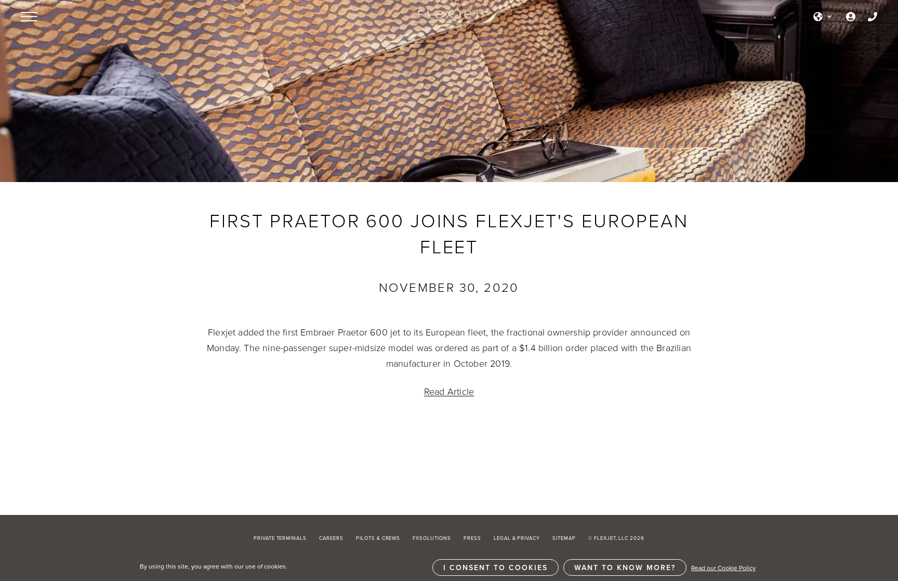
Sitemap (564, 538)
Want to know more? (625, 567)
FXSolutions (432, 538)
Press (472, 538)
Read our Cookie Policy (723, 567)
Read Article (449, 391)
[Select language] (823, 16)
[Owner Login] (850, 16)
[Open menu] (29, 16)
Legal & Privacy (517, 538)
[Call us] (872, 16)
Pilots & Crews (378, 538)
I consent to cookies (495, 567)
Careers (331, 538)
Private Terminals (280, 538)
